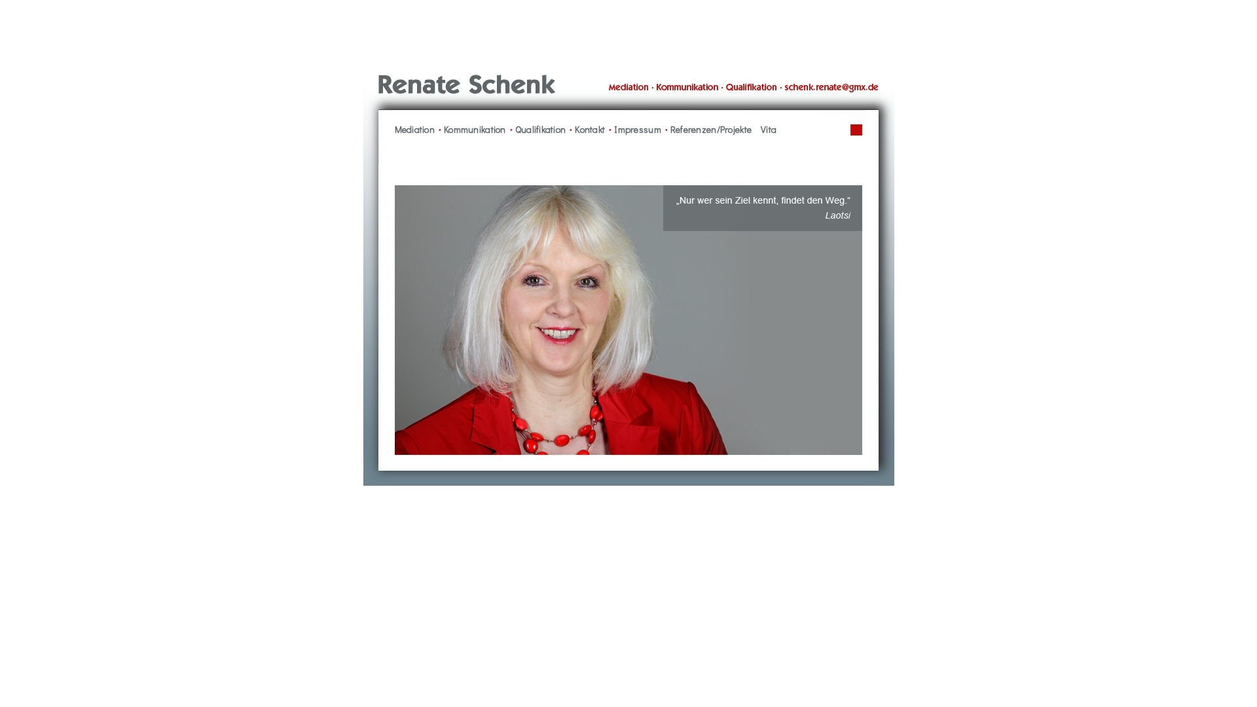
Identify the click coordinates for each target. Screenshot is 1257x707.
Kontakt (590, 129)
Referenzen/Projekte (711, 129)
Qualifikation (540, 129)
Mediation (415, 129)
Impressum (637, 129)
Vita (768, 129)
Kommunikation (475, 129)
